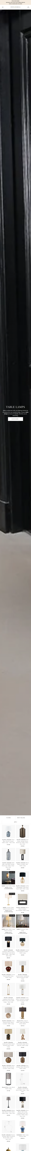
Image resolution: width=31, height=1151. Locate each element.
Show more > (15, 419)
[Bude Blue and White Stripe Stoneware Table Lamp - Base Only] (8, 854)
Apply (15, 822)
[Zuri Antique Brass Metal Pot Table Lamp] (22, 1057)
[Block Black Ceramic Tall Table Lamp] (22, 854)
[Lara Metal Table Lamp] (8, 1079)
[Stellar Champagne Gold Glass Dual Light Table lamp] (22, 877)
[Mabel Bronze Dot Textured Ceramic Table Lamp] (8, 1057)
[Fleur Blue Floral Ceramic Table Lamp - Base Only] (8, 831)
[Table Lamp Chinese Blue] (22, 1126)
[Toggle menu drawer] (3, 7)
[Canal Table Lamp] (8, 877)
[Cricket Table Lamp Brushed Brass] (8, 899)
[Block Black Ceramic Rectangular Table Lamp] (22, 899)
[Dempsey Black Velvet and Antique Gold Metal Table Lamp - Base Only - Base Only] (8, 941)
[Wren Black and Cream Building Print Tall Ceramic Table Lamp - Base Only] (22, 1102)
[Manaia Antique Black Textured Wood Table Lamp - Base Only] (8, 1126)
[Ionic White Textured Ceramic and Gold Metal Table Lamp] (22, 989)
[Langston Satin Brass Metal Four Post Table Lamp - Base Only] (8, 989)
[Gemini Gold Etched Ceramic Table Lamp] (22, 941)
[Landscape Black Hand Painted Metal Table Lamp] (8, 1034)
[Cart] (28, 7)
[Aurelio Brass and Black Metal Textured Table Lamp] (22, 966)
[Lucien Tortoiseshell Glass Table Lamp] (8, 966)
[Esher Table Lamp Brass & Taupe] (8, 921)
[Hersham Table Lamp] (22, 921)
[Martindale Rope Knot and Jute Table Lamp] (22, 1034)
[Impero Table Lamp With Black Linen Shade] (22, 1012)
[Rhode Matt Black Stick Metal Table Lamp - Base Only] (8, 1102)
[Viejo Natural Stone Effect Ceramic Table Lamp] (8, 1012)
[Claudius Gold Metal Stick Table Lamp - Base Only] (22, 1079)
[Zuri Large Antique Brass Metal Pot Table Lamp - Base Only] (22, 831)
